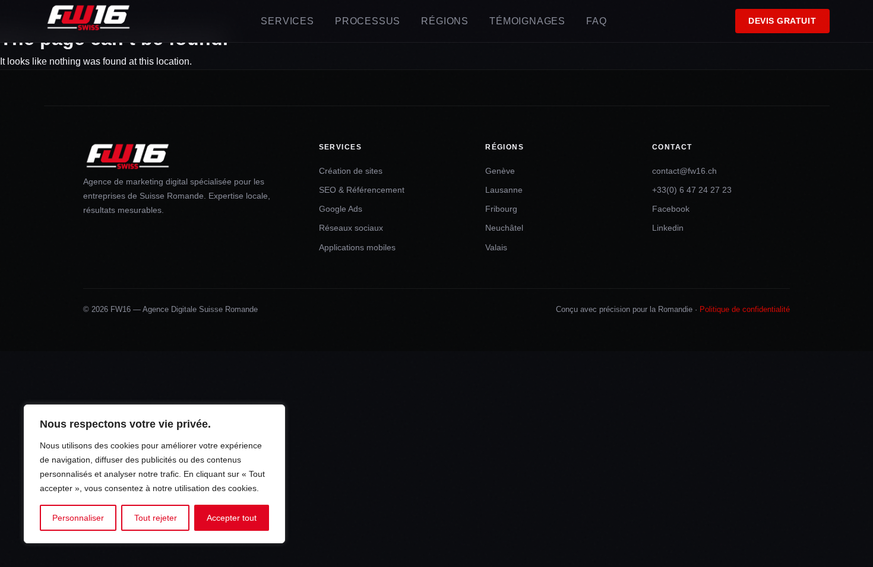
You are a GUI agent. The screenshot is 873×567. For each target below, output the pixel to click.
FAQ (596, 21)
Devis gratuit (782, 21)
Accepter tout (232, 518)
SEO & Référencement (361, 190)
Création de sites (350, 171)
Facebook (670, 209)
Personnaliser (78, 518)
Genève (500, 171)
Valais (496, 247)
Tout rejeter (155, 518)
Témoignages (527, 21)
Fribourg (501, 209)
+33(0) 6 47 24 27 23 (692, 190)
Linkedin (668, 227)
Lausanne (504, 190)
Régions (445, 21)
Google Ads (340, 209)
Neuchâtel (504, 227)
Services (287, 21)
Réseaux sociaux (351, 227)
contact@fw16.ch (684, 171)
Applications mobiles (357, 247)
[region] (154, 473)
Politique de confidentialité (745, 309)
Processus (367, 21)
